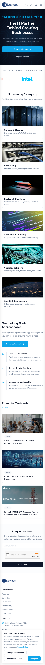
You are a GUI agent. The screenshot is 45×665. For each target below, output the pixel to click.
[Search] (26, 4)
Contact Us (6, 598)
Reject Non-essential (15, 659)
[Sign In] (31, 4)
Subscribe (22, 565)
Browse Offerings (21, 49)
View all (5, 407)
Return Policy (7, 606)
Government (6, 602)
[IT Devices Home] (10, 4)
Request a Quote (22, 56)
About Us (5, 594)
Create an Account (13, 344)
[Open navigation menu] (41, 5)
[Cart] (35, 4)
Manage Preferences (15, 653)
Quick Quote (6, 614)
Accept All (34, 659)
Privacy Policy (7, 610)
